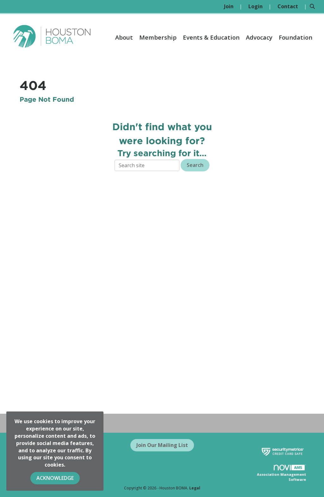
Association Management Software (281, 477)
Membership (158, 37)
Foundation (295, 37)
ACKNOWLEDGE (55, 478)
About (124, 37)
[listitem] (233, 6)
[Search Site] (314, 6)
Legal (194, 488)
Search (195, 165)
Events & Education (211, 37)
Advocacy (259, 37)
